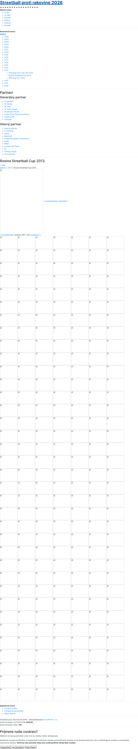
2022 (6, 47)
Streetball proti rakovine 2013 (21, 73)
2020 (6, 52)
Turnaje (7, 15)
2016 (6, 62)
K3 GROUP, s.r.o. (50, 720)
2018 (6, 57)
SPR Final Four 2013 (17, 78)
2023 (6, 44)
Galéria (7, 20)
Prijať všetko (30, 747)
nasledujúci (36, 235)
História (7, 23)
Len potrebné (17, 747)
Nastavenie (5, 747)
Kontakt (7, 25)
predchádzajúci (7, 235)
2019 (6, 55)
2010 (6, 86)
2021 (6, 50)
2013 (6, 70)
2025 (6, 39)
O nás (6, 12)
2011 (6, 83)
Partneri (7, 18)
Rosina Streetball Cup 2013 (20, 75)
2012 (6, 81)
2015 (6, 65)
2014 (6, 68)
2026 (6, 37)
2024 (6, 42)
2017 (6, 60)
